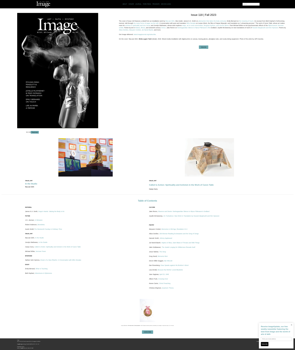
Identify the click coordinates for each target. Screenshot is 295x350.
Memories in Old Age (168, 229)
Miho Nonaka (191, 23)
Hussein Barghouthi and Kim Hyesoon (265, 28)
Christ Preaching (164, 283)
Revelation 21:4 (182, 229)
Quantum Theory (168, 288)
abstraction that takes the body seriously (212, 21)
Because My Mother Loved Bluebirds (170, 270)
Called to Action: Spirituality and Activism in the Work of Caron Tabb (181, 185)
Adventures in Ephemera (43, 273)
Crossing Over (163, 279)
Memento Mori (163, 256)
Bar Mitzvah (168, 261)
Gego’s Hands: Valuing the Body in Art (51, 211)
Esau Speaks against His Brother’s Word (174, 265)
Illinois (143, 28)
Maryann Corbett (135, 30)
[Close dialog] (291, 325)
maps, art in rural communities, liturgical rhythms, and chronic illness (205, 25)
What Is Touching (41, 269)
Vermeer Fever (41, 251)
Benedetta (41, 224)
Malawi (137, 28)
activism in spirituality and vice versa (137, 25)
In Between (38, 220)
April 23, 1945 (164, 274)
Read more (35, 132)
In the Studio (31, 184)
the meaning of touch (246, 21)
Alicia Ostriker (123, 30)
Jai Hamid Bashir (147, 30)
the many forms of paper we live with (146, 23)
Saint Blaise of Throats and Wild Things (186, 243)
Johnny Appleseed (166, 238)
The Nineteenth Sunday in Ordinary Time (48, 229)
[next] (142, 159)
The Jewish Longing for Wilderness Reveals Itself (178, 247)
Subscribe (265, 344)
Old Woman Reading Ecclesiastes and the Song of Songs (179, 233)
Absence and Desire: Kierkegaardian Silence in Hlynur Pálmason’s (183, 211)
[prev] (29, 159)
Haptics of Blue (166, 243)
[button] (203, 47)
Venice (163, 28)
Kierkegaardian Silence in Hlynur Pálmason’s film (194, 28)
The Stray (162, 252)
